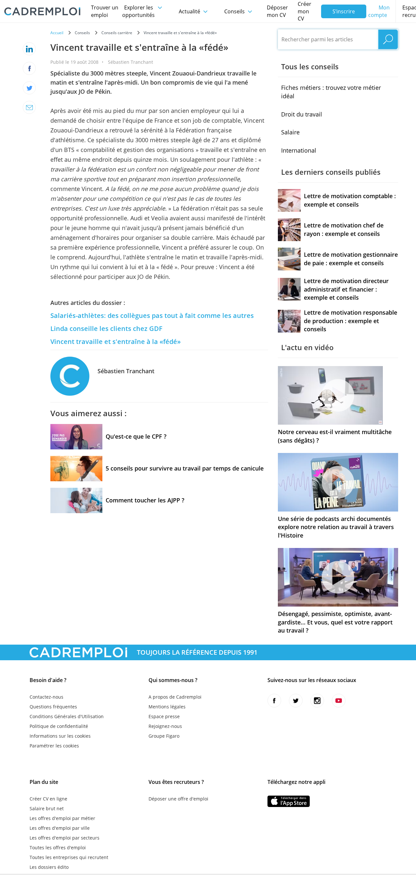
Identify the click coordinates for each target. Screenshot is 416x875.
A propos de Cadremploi (175, 697)
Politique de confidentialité (59, 726)
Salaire (290, 132)
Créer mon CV (304, 11)
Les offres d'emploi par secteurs (64, 838)
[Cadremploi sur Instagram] (317, 700)
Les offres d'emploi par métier (62, 818)
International (298, 150)
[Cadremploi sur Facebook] (274, 700)
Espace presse (164, 716)
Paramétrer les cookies (54, 746)
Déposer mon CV (277, 11)
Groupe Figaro (164, 736)
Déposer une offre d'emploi (178, 799)
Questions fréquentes (53, 707)
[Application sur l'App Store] (288, 801)
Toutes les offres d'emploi (58, 847)
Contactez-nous (46, 697)
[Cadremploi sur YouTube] (338, 700)
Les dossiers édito (49, 867)
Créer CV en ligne (48, 799)
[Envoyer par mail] (29, 107)
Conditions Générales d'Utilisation (67, 716)
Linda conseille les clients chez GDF (106, 328)
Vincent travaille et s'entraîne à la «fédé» (115, 341)
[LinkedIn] (29, 48)
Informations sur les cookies (60, 736)
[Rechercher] (388, 39)
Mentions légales (167, 707)
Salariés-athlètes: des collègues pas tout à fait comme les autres (152, 315)
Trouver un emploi (104, 11)
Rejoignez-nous (165, 726)
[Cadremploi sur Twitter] (296, 700)
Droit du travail (301, 114)
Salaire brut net (47, 808)
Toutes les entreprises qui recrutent (69, 857)
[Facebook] (29, 68)
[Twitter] (29, 87)
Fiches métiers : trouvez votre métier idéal (331, 92)
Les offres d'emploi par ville (60, 828)
